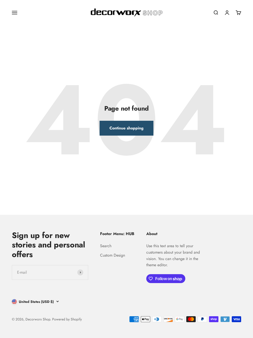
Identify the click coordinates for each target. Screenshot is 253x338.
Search (105, 246)
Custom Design (112, 255)
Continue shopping (126, 128)
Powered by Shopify (67, 319)
